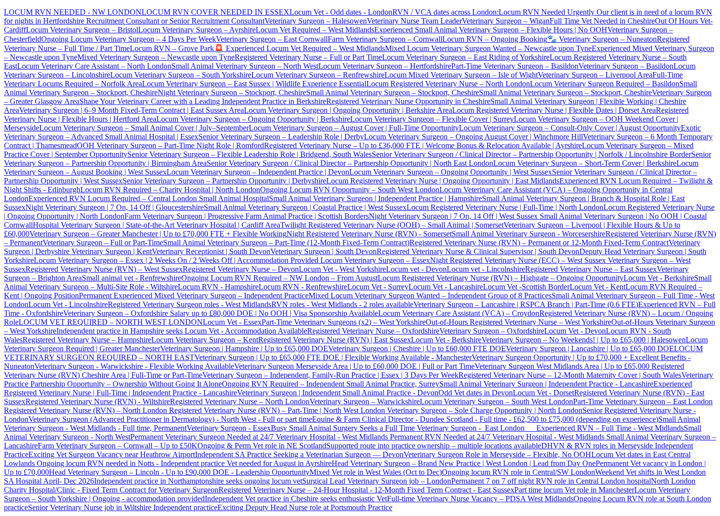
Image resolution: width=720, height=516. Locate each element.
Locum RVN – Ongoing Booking (494, 39)
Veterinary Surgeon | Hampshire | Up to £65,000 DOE (244, 348)
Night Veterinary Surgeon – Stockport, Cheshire (232, 92)
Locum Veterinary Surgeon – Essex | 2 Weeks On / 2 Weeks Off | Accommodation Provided (176, 260)
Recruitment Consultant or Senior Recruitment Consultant (175, 21)
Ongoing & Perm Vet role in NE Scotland (261, 445)
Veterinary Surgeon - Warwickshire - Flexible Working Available (134, 366)
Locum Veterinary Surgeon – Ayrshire (197, 30)
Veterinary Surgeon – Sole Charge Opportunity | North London (483, 410)
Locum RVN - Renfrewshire (303, 287)
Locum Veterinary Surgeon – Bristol (82, 30)
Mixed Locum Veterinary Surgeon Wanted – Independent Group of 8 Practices (430, 295)
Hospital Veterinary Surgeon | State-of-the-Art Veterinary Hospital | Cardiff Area (156, 225)
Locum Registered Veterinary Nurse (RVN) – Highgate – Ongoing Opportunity (501, 278)
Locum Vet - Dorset (543, 392)
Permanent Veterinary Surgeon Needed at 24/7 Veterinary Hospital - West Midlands (260, 437)
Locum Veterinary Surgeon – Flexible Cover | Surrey (432, 119)
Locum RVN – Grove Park (172, 48)
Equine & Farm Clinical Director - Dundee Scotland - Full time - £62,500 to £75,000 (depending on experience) (485, 419)
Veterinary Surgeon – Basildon (625, 66)
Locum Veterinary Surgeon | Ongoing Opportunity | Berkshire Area (348, 110)
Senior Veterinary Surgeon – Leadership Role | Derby (281, 136)
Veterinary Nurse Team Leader (414, 21)
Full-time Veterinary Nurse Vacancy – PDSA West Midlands (480, 498)
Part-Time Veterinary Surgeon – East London (643, 401)
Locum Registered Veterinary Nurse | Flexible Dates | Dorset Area (554, 110)
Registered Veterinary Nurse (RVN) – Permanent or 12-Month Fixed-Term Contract (539, 242)
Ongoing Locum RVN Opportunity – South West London (349, 189)
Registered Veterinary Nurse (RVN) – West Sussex (104, 269)
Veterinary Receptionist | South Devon (211, 251)
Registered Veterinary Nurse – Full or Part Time (308, 57)
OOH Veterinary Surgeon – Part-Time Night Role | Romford (170, 145)
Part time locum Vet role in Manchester (574, 490)
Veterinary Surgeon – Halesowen (315, 21)
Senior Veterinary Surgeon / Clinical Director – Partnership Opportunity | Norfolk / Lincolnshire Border (531, 154)
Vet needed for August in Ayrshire (279, 463)
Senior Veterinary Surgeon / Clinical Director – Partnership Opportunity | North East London (350, 163)
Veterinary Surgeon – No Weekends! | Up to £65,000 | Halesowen (583, 339)
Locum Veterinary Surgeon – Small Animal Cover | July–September (144, 128)
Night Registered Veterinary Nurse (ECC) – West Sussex (518, 260)
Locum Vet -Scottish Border (526, 287)
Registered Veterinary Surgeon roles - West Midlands (189, 304)
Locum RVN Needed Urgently (547, 12)
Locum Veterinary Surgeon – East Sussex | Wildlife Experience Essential (254, 83)
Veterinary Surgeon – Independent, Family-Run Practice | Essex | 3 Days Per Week (330, 375)
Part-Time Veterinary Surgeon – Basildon (514, 66)
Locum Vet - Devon (575, 331)
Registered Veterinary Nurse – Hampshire (87, 339)
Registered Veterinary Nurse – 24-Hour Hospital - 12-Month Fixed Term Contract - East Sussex (366, 490)
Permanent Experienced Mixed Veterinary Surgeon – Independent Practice (194, 295)
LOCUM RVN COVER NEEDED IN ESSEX (215, 12)
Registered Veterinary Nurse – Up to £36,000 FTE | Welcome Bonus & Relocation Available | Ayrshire (423, 145)
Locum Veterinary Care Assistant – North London (94, 66)
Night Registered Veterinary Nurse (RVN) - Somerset (369, 234)
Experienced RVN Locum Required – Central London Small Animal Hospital (148, 198)
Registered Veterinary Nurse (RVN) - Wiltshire (97, 401)
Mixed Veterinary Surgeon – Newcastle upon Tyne (156, 57)
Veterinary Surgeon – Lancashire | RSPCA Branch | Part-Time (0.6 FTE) (525, 304)
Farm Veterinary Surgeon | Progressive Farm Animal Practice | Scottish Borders (246, 216)
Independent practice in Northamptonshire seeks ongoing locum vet (198, 481)
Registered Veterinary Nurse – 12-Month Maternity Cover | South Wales (569, 375)
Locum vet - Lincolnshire (486, 269)
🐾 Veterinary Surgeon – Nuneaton (602, 39)
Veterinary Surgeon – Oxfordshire (491, 331)
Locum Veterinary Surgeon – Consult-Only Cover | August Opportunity (570, 128)
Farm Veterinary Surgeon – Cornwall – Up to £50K (117, 445)
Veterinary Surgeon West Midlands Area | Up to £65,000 (563, 366)
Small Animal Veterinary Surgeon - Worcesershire (528, 234)
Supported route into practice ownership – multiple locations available (433, 445)
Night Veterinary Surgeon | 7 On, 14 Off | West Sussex (453, 216)
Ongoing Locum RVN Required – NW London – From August (279, 278)
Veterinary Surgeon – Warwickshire (365, 401)
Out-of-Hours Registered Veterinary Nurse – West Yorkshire (518, 322)
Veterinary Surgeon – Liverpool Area (595, 75)
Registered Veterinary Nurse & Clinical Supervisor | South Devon (478, 251)
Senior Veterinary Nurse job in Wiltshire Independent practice (122, 507)
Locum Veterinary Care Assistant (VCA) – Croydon (458, 313)
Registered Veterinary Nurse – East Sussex (591, 269)
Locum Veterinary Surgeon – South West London (496, 401)
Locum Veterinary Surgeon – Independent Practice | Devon (258, 172)
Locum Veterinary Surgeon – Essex (374, 260)
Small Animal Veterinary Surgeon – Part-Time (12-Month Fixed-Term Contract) (286, 242)
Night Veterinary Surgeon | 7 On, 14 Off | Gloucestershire (114, 207)
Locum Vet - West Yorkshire (342, 269)
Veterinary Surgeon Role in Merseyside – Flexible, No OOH (497, 454)
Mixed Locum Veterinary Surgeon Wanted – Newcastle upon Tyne (488, 48)
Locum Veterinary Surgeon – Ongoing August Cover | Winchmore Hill (473, 136)
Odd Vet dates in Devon (475, 392)
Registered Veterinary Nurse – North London (240, 401)
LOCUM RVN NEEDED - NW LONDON (73, 12)
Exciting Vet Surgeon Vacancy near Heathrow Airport (111, 454)
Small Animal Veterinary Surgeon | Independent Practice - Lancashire (546, 384)
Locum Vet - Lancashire (445, 287)
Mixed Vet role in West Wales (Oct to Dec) (376, 472)
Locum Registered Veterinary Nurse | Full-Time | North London (505, 207)
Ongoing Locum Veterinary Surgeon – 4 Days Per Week (128, 39)
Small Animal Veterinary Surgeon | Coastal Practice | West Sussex (305, 207)
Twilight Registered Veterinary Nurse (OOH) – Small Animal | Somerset (392, 225)
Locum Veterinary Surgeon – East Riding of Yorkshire (466, 57)
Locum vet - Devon (416, 269)
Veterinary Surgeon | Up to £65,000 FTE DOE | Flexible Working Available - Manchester (333, 357)
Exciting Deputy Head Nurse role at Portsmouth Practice (304, 507)
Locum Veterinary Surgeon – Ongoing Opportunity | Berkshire (253, 119)
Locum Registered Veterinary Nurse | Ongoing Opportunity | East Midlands (442, 181)
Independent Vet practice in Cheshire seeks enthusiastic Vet (296, 498)
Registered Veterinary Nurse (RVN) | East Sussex (334, 339)
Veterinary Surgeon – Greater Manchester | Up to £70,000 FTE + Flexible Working (158, 234)
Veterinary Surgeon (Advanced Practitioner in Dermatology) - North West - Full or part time (170, 419)
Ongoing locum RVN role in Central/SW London (518, 472)
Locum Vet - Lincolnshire (68, 304)
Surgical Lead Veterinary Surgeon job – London (376, 481)
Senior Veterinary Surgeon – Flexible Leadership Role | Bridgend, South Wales (249, 154)
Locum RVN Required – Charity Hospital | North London (170, 189)
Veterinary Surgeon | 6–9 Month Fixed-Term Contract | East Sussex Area (131, 110)
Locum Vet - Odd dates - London (340, 12)
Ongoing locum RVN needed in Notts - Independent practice (132, 463)
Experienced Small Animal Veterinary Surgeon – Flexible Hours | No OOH (490, 30)
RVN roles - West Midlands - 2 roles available (342, 304)
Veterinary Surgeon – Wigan (506, 21)
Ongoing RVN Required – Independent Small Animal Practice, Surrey (330, 384)
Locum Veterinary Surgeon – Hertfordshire (384, 66)
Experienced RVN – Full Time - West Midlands (610, 428)
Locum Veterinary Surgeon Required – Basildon (604, 83)
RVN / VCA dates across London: (445, 12)
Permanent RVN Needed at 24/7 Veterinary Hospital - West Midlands (498, 437)
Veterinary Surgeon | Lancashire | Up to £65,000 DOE (590, 348)
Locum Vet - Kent (597, 287)
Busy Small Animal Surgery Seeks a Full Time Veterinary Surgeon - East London (403, 428)
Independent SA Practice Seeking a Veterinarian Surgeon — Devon (299, 454)
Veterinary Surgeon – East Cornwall (272, 39)
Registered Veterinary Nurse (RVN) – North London (85, 410)
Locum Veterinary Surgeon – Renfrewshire (317, 75)
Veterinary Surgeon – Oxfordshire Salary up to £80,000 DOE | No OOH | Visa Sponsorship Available (220, 313)
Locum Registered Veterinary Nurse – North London (448, 83)
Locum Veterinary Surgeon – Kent (204, 339)
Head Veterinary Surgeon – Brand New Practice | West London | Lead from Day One (464, 463)
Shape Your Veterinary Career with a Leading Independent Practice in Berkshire (202, 101)
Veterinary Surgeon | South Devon (323, 251)
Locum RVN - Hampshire (218, 287)
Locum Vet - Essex (232, 322)
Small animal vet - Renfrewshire (131, 278)
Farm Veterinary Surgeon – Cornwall (385, 39)
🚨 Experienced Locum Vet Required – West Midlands (299, 48)
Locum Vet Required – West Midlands (315, 30)
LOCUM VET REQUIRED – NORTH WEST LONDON (111, 322)
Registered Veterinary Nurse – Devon (241, 269)
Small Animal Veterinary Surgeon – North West (244, 66)
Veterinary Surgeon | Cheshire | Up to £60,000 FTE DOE (417, 348)
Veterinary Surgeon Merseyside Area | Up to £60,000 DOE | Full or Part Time (354, 366)
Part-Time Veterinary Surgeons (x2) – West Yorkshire (344, 322)
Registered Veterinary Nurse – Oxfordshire (373, 331)
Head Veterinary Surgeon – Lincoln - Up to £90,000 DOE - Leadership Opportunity (179, 472)
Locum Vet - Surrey (377, 287)
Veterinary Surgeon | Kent (111, 251)
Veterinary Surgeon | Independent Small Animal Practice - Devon (337, 392)
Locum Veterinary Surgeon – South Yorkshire (180, 75)
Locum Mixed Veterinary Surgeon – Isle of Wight (461, 75)
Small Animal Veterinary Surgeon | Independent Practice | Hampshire (375, 198)
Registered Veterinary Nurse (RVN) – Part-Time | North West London (276, 410)
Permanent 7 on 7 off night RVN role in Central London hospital (551, 481)
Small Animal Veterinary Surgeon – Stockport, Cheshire (392, 92)
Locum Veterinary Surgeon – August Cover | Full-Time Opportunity (354, 128)
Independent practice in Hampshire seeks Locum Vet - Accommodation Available (181, 331)
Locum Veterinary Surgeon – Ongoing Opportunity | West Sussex (450, 172)
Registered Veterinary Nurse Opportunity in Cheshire (408, 101)
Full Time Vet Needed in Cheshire (602, 21)
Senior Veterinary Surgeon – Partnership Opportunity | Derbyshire (224, 181)
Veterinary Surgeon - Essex (229, 428)
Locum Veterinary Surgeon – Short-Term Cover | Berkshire (584, 163)
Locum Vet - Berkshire (659, 278)
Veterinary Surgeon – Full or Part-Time (103, 242)
